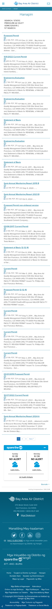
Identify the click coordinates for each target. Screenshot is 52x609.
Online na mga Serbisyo (14, 589)
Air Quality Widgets (26, 477)
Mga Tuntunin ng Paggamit (32, 602)
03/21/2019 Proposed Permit (17, 374)
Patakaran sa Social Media (39, 605)
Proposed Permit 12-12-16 (15, 290)
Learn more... (15, 470)
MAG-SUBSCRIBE (15, 540)
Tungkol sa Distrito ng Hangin (25, 573)
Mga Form (45, 589)
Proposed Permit (11, 36)
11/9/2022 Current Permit (15, 57)
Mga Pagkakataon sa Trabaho (16, 592)
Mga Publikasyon (32, 589)
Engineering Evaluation (14, 78)
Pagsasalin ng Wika (34, 579)
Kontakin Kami (15, 576)
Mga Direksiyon (28, 515)
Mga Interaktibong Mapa (39, 592)
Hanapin (16, 8)
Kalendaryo (36, 586)
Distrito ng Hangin (6, 8)
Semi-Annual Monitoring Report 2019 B (21, 183)
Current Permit (10, 269)
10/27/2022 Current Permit (16, 395)
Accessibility (14, 602)
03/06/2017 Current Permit (16, 226)
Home (9, 573)
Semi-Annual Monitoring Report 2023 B (21, 194)
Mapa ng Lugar (18, 579)
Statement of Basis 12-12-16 (16, 248)
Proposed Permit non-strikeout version (21, 205)
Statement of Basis (12, 120)
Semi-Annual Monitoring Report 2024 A (22, 416)
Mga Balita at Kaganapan (20, 586)
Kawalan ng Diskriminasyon (33, 576)
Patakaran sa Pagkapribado (15, 605)
